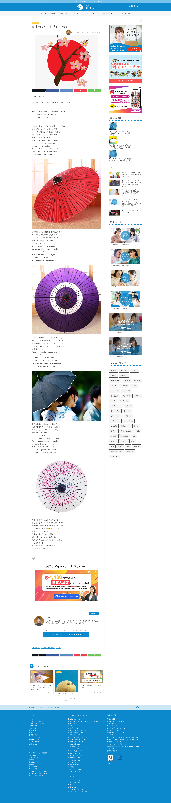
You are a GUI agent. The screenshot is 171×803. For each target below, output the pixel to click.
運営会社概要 (111, 719)
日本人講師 (51, 647)
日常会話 (114, 436)
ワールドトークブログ (75, 780)
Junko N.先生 (115, 380)
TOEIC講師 (115, 739)
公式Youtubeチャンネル (75, 789)
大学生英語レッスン (74, 746)
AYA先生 (114, 375)
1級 (81, 721)
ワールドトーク (34, 719)
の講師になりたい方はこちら (126, 308)
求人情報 (110, 735)
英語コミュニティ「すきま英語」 (78, 791)
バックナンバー (116, 406)
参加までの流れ (34, 735)
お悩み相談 (126, 391)
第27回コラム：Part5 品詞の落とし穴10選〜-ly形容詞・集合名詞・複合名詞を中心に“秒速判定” (120, 146)
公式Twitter (71, 785)
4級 (97, 721)
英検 (128, 446)
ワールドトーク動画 (74, 782)
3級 (94, 721)
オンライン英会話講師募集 (115, 737)
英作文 (120, 446)
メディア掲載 (126, 14)
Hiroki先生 (124, 375)
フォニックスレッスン (75, 748)
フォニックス (115, 411)
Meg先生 (137, 380)
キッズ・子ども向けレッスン (77, 730)
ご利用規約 (110, 723)
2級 (87, 721)
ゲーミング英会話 (73, 764)
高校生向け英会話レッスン (76, 744)
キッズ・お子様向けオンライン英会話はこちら (122, 265)
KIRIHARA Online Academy (116, 746)
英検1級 (136, 446)
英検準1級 (130, 451)
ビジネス (128, 406)
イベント (137, 396)
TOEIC (134, 385)
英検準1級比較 (33, 757)
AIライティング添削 (74, 769)
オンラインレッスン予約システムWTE (119, 744)
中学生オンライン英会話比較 (38, 773)
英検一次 (133, 746)
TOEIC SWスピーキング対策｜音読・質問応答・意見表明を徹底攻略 (121, 159)
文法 (138, 431)
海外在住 (114, 441)
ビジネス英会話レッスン (75, 732)
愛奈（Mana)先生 (127, 431)
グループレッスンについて (76, 771)
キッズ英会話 (124, 401)
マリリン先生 (115, 421)
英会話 (117, 308)
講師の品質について (35, 728)
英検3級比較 (33, 764)
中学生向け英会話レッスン (76, 742)
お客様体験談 (33, 730)
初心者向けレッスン (74, 719)
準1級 (84, 721)
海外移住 (124, 441)
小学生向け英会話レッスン (76, 739)
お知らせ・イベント (110, 14)
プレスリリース (116, 416)
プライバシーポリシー (114, 726)
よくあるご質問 (34, 742)
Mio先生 (113, 386)
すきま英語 (76, 14)
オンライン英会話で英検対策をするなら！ (121, 244)
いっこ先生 (114, 391)
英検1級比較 (33, 755)
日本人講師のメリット (36, 726)
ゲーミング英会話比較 (36, 775)
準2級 (91, 721)
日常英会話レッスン (74, 735)
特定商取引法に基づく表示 (115, 721)
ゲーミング (135, 739)
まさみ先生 (126, 396)
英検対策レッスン (117, 451)
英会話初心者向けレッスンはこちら (119, 286)
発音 (58, 647)
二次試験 (114, 426)
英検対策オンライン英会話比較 (38, 753)
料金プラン (32, 732)
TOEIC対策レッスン (74, 723)
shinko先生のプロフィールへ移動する (66, 634)
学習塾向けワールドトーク (115, 732)
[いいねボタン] (33, 558)
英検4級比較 (33, 766)
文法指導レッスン (73, 728)
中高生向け (135, 737)
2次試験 (113, 370)
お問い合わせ (33, 744)
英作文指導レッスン (74, 758)
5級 (100, 721)
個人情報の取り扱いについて (116, 728)
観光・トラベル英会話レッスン (78, 737)
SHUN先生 (124, 386)
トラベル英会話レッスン (75, 755)
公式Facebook (72, 787)
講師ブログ (64, 14)
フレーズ (127, 411)
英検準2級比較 (33, 762)
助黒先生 (114, 431)
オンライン (113, 308)
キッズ (113, 401)
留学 (132, 441)
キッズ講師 (127, 737)
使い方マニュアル (34, 737)
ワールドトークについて (36, 723)
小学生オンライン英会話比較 (38, 771)
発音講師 (122, 739)
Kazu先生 (127, 380)
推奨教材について (34, 739)
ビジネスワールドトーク (115, 730)
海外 (134, 436)
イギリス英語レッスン (75, 760)
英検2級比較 (33, 760)
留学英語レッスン (73, 767)
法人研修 (112, 748)
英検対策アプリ (112, 751)
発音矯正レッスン (73, 726)
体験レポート (125, 426)
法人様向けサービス (74, 762)
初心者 (44, 647)
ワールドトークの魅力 (47, 14)
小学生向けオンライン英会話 (116, 332)
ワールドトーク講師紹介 (36, 721)
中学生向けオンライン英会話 (116, 356)
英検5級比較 (33, 769)
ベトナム (128, 416)
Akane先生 (123, 370)
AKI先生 (134, 370)
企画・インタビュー (91, 14)
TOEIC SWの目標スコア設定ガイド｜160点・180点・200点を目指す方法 (120, 133)
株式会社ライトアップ (114, 742)
